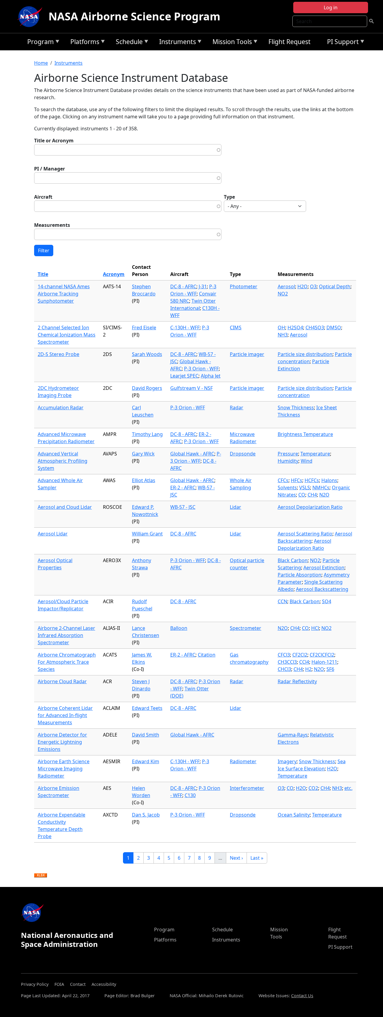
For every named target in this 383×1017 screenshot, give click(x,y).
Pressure (288, 453)
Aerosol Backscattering (322, 589)
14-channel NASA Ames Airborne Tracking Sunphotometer (64, 293)
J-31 (203, 286)
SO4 (326, 601)
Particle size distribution (305, 354)
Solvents (287, 487)
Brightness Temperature (305, 434)
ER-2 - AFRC (182, 487)
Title (43, 274)
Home (41, 63)
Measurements (52, 225)
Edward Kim (145, 761)
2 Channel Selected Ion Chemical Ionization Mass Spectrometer (66, 334)
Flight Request (289, 41)
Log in (331, 7)
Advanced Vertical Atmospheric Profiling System (62, 460)
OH (281, 327)
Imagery (287, 761)
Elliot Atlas (143, 480)
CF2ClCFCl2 (322, 654)
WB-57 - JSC (182, 507)
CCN (282, 601)
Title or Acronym (54, 140)
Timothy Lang (147, 434)
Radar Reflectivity (297, 681)
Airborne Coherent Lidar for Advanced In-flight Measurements (65, 715)
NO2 (283, 293)
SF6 (330, 669)
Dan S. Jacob (146, 814)
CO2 (313, 788)
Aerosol (286, 286)
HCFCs (312, 480)
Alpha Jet (211, 375)
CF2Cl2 (299, 654)
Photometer (243, 286)
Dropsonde (243, 453)
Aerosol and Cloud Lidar (65, 507)
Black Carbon (293, 560)
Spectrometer (245, 628)
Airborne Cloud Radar (62, 681)
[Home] (31, 16)
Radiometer (243, 761)
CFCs (283, 480)
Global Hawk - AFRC (192, 453)
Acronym (113, 274)
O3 (313, 286)
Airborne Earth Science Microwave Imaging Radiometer (63, 768)
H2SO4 (295, 327)
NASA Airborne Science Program (134, 16)
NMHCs (320, 487)
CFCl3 (284, 654)
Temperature (315, 453)
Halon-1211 (324, 662)
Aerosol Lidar (53, 533)
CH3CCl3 (287, 662)
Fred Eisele (144, 327)
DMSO (333, 327)
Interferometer (247, 788)
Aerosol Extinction (323, 567)
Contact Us (302, 995)
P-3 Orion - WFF (201, 368)
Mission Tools (230, 42)
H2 (308, 669)
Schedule (128, 42)
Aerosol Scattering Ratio (305, 533)
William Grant (147, 533)
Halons (329, 480)
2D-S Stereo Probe (58, 354)
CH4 (312, 494)
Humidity (288, 461)
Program (39, 42)
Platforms (83, 42)
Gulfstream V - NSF (191, 388)
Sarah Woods (147, 354)
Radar (236, 407)
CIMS (235, 327)
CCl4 (304, 662)
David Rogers (147, 388)
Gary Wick (143, 453)
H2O (302, 286)
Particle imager (247, 354)
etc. (348, 788)
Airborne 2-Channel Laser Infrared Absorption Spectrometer (66, 635)
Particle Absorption (299, 574)
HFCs (296, 480)
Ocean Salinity (294, 814)
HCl (315, 628)
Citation (206, 654)
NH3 (283, 334)
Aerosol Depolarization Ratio (310, 507)
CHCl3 (284, 669)
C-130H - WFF (185, 327)
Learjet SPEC (184, 375)
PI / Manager (49, 168)
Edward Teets (147, 708)
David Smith (145, 734)
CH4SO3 (315, 327)
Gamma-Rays (293, 734)
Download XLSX (40, 875)
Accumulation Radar (60, 407)
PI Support (341, 42)
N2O (324, 494)
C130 (190, 795)
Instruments (176, 42)
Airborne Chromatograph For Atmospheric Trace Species (67, 661)
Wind (306, 461)
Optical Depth (334, 286)
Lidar (235, 507)
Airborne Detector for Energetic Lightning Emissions (62, 741)
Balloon (178, 628)
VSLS (304, 487)
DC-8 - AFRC (183, 286)
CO (301, 494)
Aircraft (43, 197)
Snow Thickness (296, 407)
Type (229, 197)
